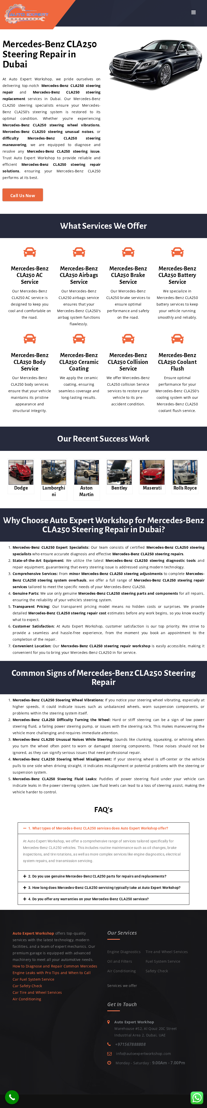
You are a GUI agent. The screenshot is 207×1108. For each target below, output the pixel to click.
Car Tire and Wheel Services (37, 992)
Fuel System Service (163, 961)
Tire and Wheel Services (167, 951)
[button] (103, 828)
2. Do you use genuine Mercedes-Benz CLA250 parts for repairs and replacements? (97, 876)
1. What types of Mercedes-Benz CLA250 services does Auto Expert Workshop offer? (98, 828)
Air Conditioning (27, 999)
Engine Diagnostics (124, 951)
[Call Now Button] (12, 1097)
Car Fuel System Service (33, 979)
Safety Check (157, 970)
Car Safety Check (27, 985)
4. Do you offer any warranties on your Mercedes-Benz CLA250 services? (88, 899)
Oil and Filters (119, 961)
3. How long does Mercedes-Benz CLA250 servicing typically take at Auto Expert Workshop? (104, 888)
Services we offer (122, 985)
